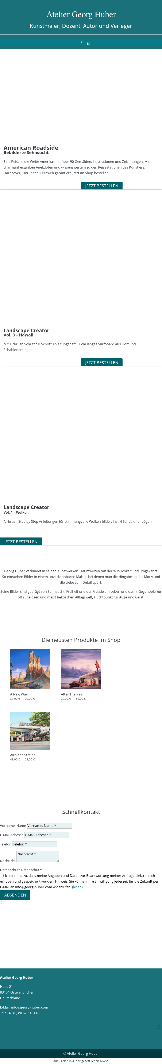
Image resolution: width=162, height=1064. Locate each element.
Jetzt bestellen (101, 186)
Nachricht (8, 861)
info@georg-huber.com (29, 1007)
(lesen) (77, 887)
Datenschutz (10, 870)
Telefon (5, 844)
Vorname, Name (13, 825)
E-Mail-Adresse (11, 835)
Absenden (15, 895)
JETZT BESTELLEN (101, 362)
